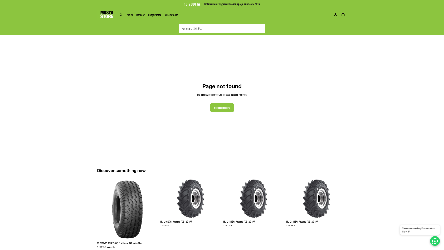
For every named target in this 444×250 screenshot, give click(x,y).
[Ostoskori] (343, 15)
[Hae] (121, 15)
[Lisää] (153, 234)
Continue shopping (222, 107)
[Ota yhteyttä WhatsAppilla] (435, 241)
